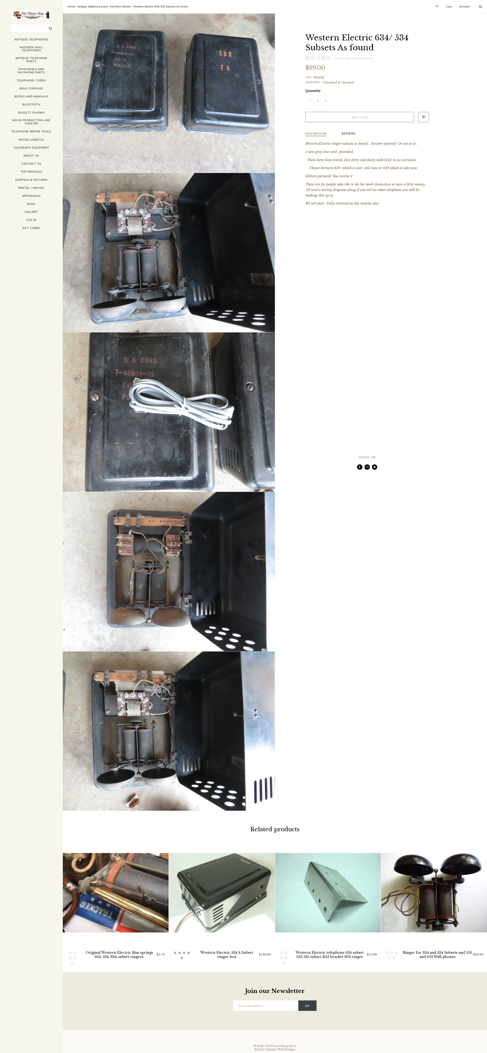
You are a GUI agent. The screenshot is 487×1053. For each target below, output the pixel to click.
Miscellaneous (31, 139)
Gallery (31, 212)
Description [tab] (315, 133)
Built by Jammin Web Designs (274, 1049)
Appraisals (31, 196)
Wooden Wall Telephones (31, 49)
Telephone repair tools (31, 131)
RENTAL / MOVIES (31, 188)
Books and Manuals (31, 96)
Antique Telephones (31, 39)
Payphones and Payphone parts (31, 71)
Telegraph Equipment (31, 147)
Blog (31, 204)
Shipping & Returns (31, 180)
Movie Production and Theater (31, 122)
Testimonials (31, 171)
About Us (31, 155)
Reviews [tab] (349, 133)
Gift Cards (31, 228)
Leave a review (362, 58)
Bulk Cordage (31, 88)
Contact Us (31, 163)
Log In (31, 220)
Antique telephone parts (31, 60)
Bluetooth (31, 104)
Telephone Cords (31, 80)
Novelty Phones (31, 112)
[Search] (50, 29)
